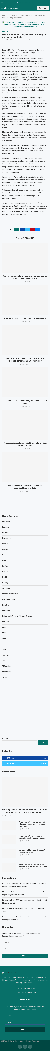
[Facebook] (19, 1046)
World (4, 677)
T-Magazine (6, 644)
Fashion (5, 544)
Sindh (4, 633)
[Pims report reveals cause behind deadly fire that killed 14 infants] (25, 425)
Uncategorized (7, 672)
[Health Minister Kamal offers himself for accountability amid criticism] (25, 467)
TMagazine (6, 666)
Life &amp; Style (8, 599)
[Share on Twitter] (27, 229)
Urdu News (42, 8)
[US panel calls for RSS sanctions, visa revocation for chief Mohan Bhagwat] (9, 839)
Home (4, 15)
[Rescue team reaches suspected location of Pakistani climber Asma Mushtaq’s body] (25, 340)
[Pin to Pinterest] (32, 229)
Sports (4, 638)
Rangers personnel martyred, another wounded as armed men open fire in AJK (33, 865)
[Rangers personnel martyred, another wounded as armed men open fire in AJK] (25, 258)
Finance (5, 555)
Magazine (6, 610)
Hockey (5, 583)
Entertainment (7, 538)
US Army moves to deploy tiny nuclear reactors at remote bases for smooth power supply (24, 811)
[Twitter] (25, 1046)
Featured (5, 549)
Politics (5, 627)
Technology (6, 655)
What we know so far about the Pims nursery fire (25, 318)
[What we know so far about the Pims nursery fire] (25, 300)
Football (5, 566)
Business (5, 527)
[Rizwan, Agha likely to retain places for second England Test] (9, 853)
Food (4, 560)
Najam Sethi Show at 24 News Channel (17, 616)
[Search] (48, 2)
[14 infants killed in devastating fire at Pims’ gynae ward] (25, 382)
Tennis (4, 661)
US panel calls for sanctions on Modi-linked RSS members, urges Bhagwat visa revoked (32, 824)
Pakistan (14, 15)
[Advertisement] (25, 708)
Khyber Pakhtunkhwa (10, 594)
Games (5, 572)
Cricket (5, 533)
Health (4, 577)
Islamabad (6, 588)
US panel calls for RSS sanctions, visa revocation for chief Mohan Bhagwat (32, 837)
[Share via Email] (37, 229)
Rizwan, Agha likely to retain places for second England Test (32, 851)
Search (5, 739)
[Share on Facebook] (22, 229)
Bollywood (6, 521)
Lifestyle (5, 605)
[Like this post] (17, 229)
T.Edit (4, 649)
